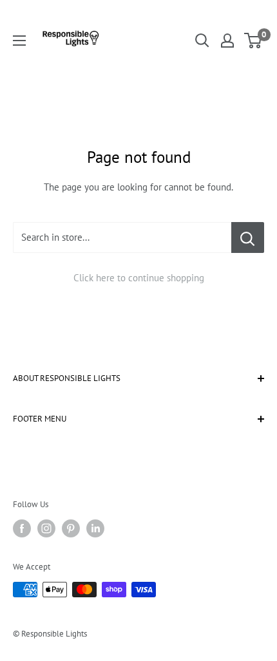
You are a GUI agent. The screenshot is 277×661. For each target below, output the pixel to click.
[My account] (227, 40)
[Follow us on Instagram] (46, 528)
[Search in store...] (247, 237)
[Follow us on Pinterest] (71, 528)
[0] (253, 40)
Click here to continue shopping (138, 278)
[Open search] (202, 40)
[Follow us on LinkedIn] (95, 528)
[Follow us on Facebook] (22, 528)
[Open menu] (19, 40)
